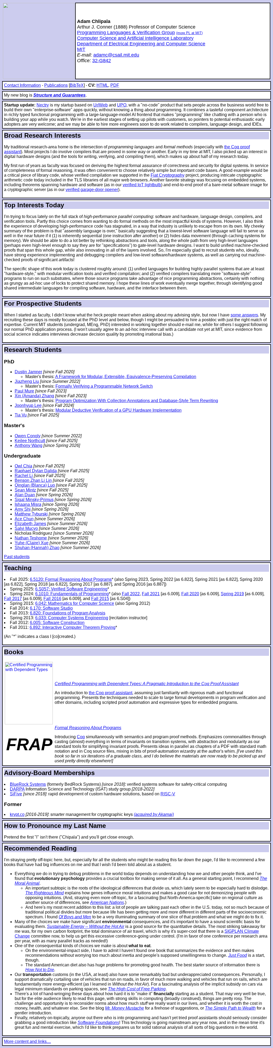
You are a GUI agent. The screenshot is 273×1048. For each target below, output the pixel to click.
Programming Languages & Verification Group (126, 32)
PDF (114, 85)
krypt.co (17, 814)
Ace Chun (24, 519)
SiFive (16, 794)
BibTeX (77, 85)
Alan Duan (25, 495)
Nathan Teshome (31, 538)
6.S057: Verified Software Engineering (71, 589)
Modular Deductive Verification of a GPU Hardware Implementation (118, 410)
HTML (102, 85)
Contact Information (22, 85)
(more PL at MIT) (189, 33)
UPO (121, 105)
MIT (81, 49)
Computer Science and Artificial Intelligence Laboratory (135, 38)
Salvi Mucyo (26, 528)
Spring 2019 (232, 594)
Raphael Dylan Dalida (36, 471)
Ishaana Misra (28, 504)
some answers (244, 315)
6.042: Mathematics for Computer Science (74, 603)
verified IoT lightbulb (142, 184)
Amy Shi (23, 509)
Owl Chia (23, 466)
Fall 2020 (190, 594)
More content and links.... (27, 1041)
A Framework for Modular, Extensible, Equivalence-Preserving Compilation (125, 376)
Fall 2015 (100, 598)
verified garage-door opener (92, 189)
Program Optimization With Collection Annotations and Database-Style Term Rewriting (136, 400)
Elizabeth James (30, 523)
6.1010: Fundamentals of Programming (72, 594)
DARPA (17, 789)
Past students (17, 556)
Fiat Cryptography (167, 175)
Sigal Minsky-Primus (34, 499)
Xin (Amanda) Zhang (34, 396)
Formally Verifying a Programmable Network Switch (104, 386)
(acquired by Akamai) (154, 814)
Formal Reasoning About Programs (88, 727)
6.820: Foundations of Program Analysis (67, 613)
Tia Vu (21, 415)
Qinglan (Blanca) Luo (35, 485)
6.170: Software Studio (51, 608)
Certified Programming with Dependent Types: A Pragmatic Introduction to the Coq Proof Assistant (147, 683)
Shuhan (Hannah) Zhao (37, 547)
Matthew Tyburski (31, 514)
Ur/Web (100, 105)
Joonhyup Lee (28, 405)
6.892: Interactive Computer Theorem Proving (72, 627)
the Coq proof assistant (110, 692)
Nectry (43, 105)
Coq (81, 737)
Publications (56, 85)
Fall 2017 (13, 598)
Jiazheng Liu (27, 381)
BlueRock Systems (28, 784)
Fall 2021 (151, 594)
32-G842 (101, 60)
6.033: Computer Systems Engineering (71, 618)
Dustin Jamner (28, 372)
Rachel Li (24, 475)
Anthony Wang (28, 445)
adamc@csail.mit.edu (116, 55)
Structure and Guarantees (59, 95)
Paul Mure (24, 391)
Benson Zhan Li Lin (33, 480)
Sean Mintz (25, 490)
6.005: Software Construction (57, 622)
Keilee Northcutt (30, 440)
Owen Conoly (28, 436)
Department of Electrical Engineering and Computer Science (141, 43)
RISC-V (167, 794)
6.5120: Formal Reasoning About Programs (71, 579)
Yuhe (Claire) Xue (32, 543)
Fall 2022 (131, 594)
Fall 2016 (52, 598)
